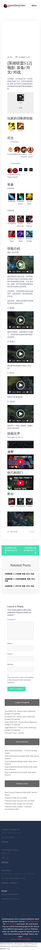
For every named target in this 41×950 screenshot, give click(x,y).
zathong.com (18, 944)
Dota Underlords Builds (10, 894)
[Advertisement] (20, 40)
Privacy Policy (25, 939)
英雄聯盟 (5, 842)
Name (10, 643)
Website (10, 664)
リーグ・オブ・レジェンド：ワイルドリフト (18, 874)
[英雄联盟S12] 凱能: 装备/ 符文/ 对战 (30, 550)
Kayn (20, 102)
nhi (11, 57)
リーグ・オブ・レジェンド (12, 833)
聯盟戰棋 (5, 862)
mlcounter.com (16, 946)
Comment (11, 619)
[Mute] (27, 272)
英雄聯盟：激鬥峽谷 (9, 883)
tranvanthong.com (30, 944)
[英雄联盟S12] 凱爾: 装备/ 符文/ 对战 (11, 550)
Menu (34, 5)
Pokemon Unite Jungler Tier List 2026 (19, 804)
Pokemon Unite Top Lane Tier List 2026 (19, 801)
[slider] (19, 271)
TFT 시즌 (5, 858)
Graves (11, 506)
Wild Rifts (6, 870)
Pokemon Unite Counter (11, 899)
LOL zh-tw (13, 532)
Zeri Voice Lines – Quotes (14, 733)
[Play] (10, 272)
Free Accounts (11, 924)
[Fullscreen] (31, 272)
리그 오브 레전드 (8, 837)
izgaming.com (5, 946)
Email (10, 654)
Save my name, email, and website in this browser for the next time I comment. (20, 680)
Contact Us (14, 939)
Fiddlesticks (20, 506)
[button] (20, 264)
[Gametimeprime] (15, 5)
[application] (20, 265)
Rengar (29, 506)
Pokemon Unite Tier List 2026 (16, 798)
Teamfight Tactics (10, 850)
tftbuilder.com (5, 949)
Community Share (32, 921)
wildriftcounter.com (30, 946)
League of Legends (11, 829)
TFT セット (6, 853)
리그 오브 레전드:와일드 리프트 (13, 878)
